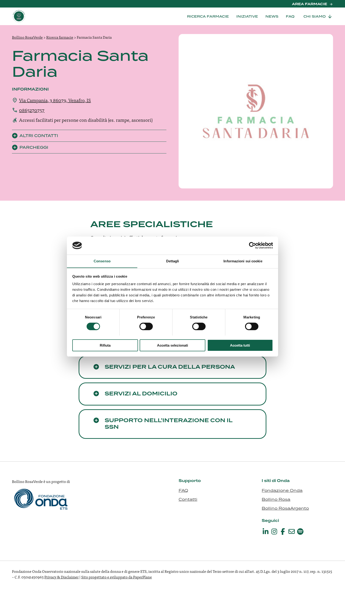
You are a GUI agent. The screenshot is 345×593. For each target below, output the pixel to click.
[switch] (146, 326)
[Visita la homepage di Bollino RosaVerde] (35, 16)
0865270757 (31, 110)
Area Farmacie (309, 4)
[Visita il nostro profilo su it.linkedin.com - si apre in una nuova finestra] (265, 531)
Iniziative (247, 16)
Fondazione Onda (282, 490)
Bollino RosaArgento (285, 508)
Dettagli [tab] (172, 261)
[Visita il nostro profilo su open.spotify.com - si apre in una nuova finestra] (300, 531)
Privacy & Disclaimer (61, 577)
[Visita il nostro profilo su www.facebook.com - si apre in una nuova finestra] (283, 531)
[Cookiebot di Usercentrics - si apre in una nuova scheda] (252, 245)
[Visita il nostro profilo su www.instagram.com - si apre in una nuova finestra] (274, 531)
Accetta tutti (240, 345)
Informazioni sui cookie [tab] (242, 261)
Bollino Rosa (276, 499)
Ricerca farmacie (208, 16)
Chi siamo (314, 16)
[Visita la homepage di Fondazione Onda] (41, 504)
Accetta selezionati (172, 345)
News (271, 16)
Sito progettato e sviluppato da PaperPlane (116, 577)
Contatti (188, 499)
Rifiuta (105, 345)
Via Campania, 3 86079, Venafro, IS (55, 100)
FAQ (290, 16)
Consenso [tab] (102, 261)
